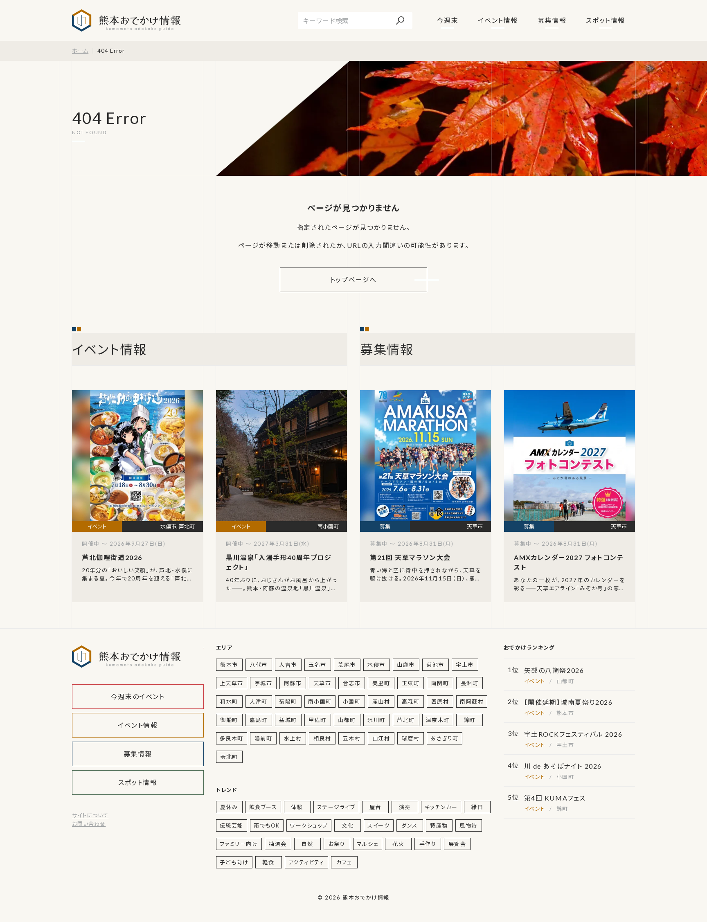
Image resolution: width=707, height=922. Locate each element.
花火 (398, 844)
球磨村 (411, 738)
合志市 (352, 683)
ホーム (80, 50)
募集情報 (552, 20)
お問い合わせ (89, 824)
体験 (297, 807)
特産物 (439, 825)
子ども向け (234, 862)
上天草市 (231, 683)
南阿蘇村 (472, 701)
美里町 (381, 683)
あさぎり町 (444, 738)
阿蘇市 (293, 683)
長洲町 (470, 683)
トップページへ (353, 279)
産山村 (381, 701)
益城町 (288, 720)
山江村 (381, 738)
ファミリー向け (239, 844)
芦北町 (406, 720)
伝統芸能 (231, 825)
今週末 (448, 20)
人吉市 (288, 664)
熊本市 (229, 664)
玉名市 (317, 664)
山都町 (347, 720)
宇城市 (263, 683)
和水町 (229, 701)
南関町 (440, 683)
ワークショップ (309, 825)
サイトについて (90, 815)
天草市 (322, 683)
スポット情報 (605, 20)
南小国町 (320, 701)
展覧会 (457, 844)
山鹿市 (406, 664)
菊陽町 (288, 701)
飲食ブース (263, 807)
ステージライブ (336, 807)
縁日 (477, 807)
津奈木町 (438, 720)
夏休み (229, 807)
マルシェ (367, 844)
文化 (348, 825)
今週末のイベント (138, 696)
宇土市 (465, 664)
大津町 (259, 701)
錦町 (469, 720)
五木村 (352, 738)
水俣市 (376, 664)
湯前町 (263, 738)
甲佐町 (317, 720)
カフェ (344, 862)
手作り (428, 844)
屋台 (375, 807)
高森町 (411, 701)
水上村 (293, 738)
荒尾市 (347, 664)
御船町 (229, 720)
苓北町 (229, 756)
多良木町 (231, 738)
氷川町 (376, 720)
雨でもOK (267, 825)
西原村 (440, 701)
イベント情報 (498, 20)
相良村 (322, 738)
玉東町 (411, 683)
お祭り (337, 844)
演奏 (405, 807)
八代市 (259, 664)
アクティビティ (306, 862)
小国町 (352, 701)
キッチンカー (441, 807)
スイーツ (378, 825)
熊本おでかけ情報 (126, 20)
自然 (307, 844)
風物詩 (468, 825)
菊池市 (435, 664)
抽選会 (278, 844)
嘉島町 (259, 720)
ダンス (409, 825)
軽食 (268, 862)
